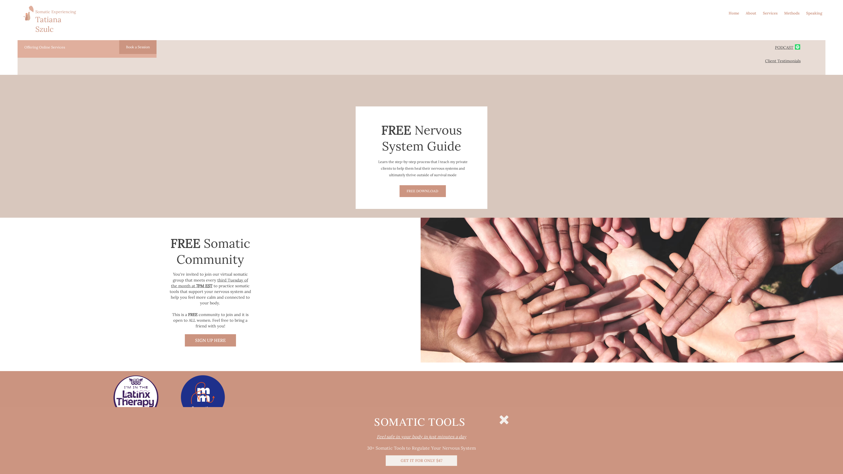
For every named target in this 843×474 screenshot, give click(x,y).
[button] (504, 419)
